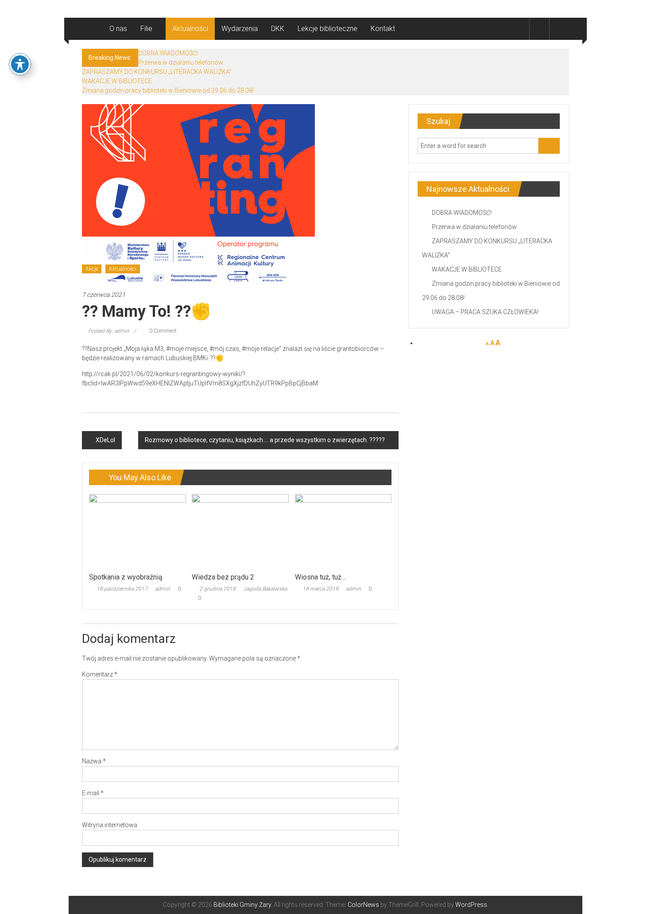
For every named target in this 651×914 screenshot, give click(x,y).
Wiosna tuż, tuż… (320, 577)
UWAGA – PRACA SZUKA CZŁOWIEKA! (485, 311)
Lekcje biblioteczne (327, 28)
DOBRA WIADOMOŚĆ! (168, 53)
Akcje (91, 269)
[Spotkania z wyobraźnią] (137, 530)
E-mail (93, 793)
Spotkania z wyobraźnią (126, 577)
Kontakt (383, 28)
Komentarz (99, 674)
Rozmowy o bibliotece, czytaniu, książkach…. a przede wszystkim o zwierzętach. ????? (265, 439)
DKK (277, 28)
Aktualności (190, 28)
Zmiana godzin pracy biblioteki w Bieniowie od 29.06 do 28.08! (168, 90)
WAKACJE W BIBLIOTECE (117, 81)
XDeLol (105, 439)
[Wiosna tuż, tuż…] (343, 530)
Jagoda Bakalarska (265, 589)
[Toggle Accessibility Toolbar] (20, 64)
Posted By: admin (108, 331)
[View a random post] (559, 28)
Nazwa (94, 761)
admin (162, 589)
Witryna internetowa (109, 824)
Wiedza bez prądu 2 (223, 577)
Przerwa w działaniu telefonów (180, 62)
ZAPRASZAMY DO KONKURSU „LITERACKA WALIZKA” (157, 71)
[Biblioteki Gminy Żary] (92, 29)
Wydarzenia (239, 28)
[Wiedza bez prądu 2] (240, 530)
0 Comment (162, 331)
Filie (146, 28)
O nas (118, 28)
